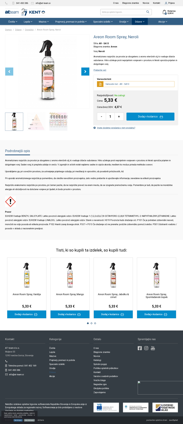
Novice (146, 3)
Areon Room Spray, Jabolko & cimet (113, 296)
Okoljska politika (101, 388)
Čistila (11, 21)
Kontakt (156, 3)
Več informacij (29, 420)
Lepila (27, 21)
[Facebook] (140, 348)
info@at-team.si (16, 374)
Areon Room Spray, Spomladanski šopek (157, 296)
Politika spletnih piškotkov (106, 368)
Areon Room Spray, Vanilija (27, 294)
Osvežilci (29, 29)
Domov (8, 29)
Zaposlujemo (100, 392)
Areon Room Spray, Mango (70, 294)
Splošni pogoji (100, 364)
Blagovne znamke (130, 3)
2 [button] (91, 323)
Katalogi (97, 360)
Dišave (138, 21)
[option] (47, 71)
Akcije (161, 21)
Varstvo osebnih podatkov (106, 376)
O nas (116, 3)
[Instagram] (146, 348)
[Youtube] (153, 348)
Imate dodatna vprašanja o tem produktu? (116, 128)
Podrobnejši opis (17, 151)
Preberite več (100, 70)
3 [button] (95, 323)
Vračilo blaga (100, 380)
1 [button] (88, 323)
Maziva (42, 21)
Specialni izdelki (101, 21)
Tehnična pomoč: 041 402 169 (22, 365)
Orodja (122, 21)
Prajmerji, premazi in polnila (69, 21)
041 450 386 (14, 370)
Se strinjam (18, 420)
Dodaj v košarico (148, 116)
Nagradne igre (100, 384)
